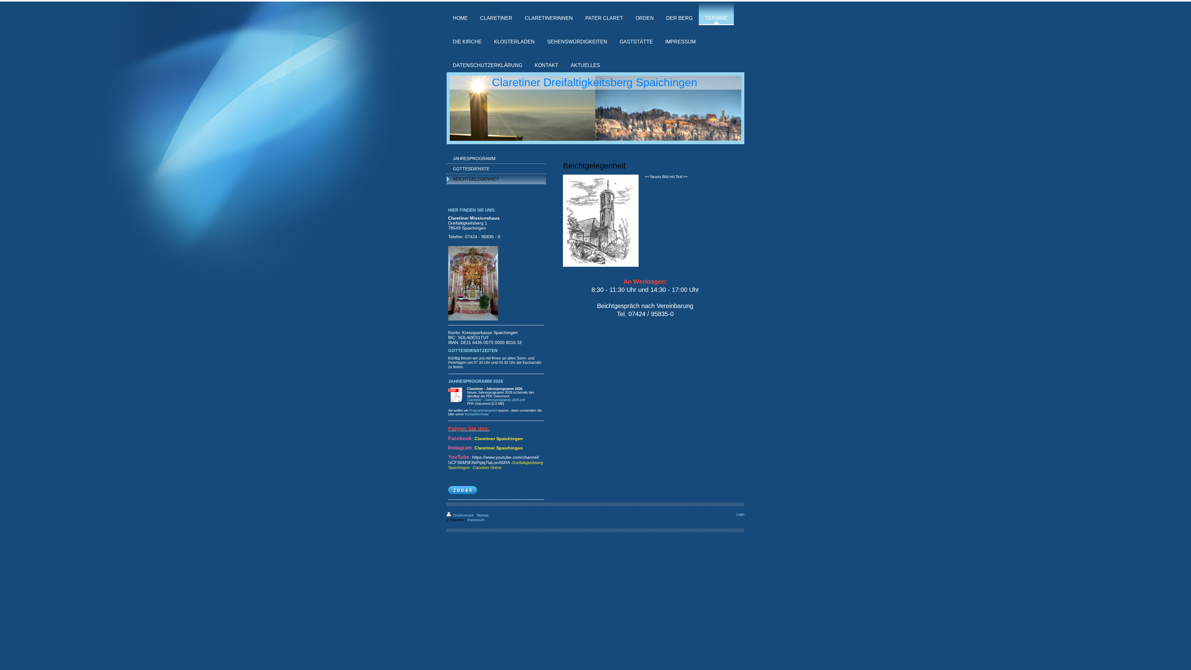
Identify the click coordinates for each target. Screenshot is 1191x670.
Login (740, 514)
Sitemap (482, 515)
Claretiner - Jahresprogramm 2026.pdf (496, 400)
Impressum (475, 520)
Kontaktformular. (477, 414)
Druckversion (463, 515)
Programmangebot (483, 410)
